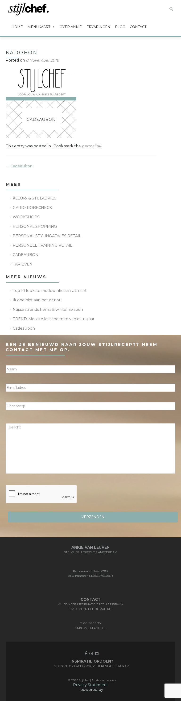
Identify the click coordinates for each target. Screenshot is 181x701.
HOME (17, 27)
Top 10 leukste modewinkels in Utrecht (50, 290)
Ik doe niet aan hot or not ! (37, 300)
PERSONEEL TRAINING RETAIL (42, 245)
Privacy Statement (90, 685)
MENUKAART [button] (39, 27)
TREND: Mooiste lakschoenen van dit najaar (54, 319)
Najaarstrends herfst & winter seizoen (48, 309)
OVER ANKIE (71, 27)
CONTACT (138, 27)
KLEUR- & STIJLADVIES (34, 198)
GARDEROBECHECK (32, 207)
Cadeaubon (19, 166)
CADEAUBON (25, 255)
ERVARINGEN (98, 27)
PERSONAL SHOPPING (35, 226)
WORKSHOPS (26, 217)
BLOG (120, 27)
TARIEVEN (23, 264)
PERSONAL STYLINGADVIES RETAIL (47, 236)
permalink (91, 146)
